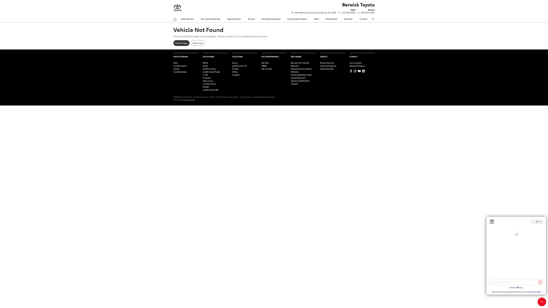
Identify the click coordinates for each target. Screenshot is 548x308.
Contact (363, 18)
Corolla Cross (209, 83)
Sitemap (223, 97)
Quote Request (298, 77)
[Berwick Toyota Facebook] (351, 71)
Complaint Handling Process (263, 97)
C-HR (205, 74)
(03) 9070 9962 (348, 12)
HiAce (235, 71)
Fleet (316, 18)
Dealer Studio (189, 100)
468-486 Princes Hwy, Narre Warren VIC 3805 (315, 12)
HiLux (234, 62)
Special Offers (234, 18)
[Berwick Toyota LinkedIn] (364, 71)
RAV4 (205, 62)
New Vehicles (187, 18)
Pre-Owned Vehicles (210, 18)
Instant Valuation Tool (301, 74)
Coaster (235, 74)
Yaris (175, 62)
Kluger (206, 86)
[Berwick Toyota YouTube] (360, 71)
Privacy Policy (233, 97)
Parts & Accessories (271, 18)
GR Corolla (266, 68)
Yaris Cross (208, 80)
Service (251, 18)
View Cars (198, 42)
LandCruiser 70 (239, 65)
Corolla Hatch (180, 65)
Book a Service (327, 62)
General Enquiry (357, 65)
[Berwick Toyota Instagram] (356, 71)
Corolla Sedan (180, 71)
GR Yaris (265, 62)
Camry (176, 68)
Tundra (235, 68)
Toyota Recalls (327, 68)
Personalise (331, 18)
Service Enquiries (328, 65)
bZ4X (205, 65)
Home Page (181, 42)
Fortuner (207, 77)
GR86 (264, 65)
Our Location (355, 62)
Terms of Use (245, 97)
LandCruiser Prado (211, 71)
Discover (348, 18)
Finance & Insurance (297, 18)
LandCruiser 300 (210, 89)
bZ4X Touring (209, 68)
